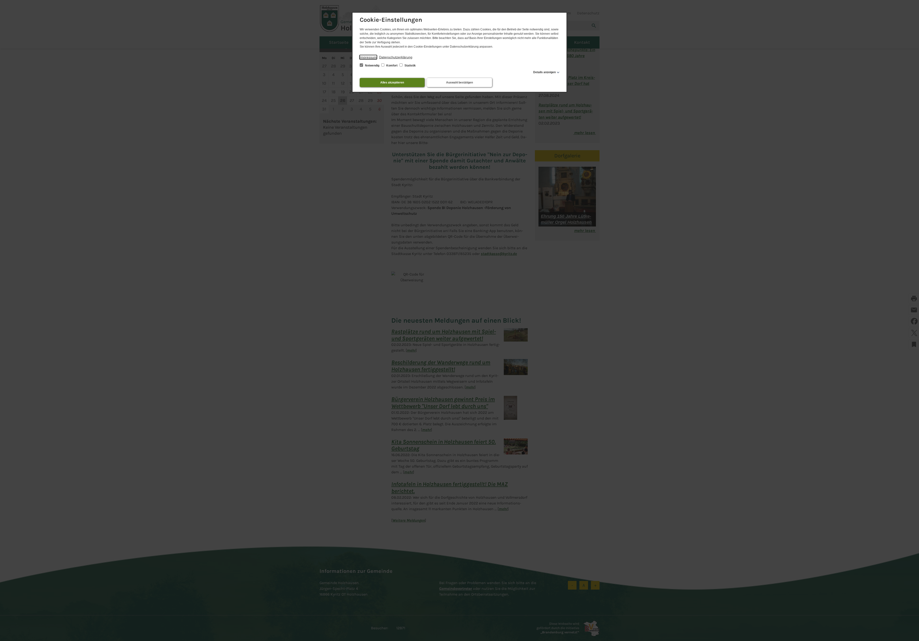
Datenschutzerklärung (395, 57)
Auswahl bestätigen (459, 82)
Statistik (410, 65)
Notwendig (372, 65)
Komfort (392, 65)
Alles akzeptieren (392, 82)
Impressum (368, 57)
